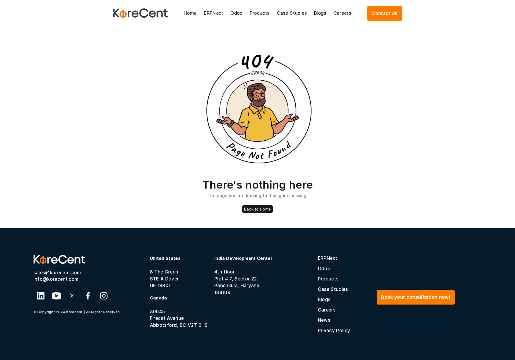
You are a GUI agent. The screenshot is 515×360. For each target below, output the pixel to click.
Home (190, 13)
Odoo (236, 13)
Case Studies (292, 13)
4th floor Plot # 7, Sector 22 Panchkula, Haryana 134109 (243, 275)
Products (260, 13)
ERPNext (213, 13)
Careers (342, 13)
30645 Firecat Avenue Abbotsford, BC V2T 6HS (179, 311)
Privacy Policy (334, 330)
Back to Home (257, 209)
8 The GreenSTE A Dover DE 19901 (165, 272)
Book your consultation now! (415, 297)
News (324, 320)
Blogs (320, 13)
